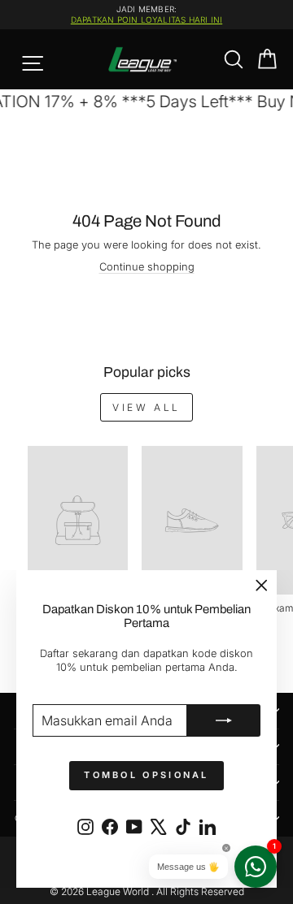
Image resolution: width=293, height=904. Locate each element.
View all (146, 407)
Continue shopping (147, 267)
